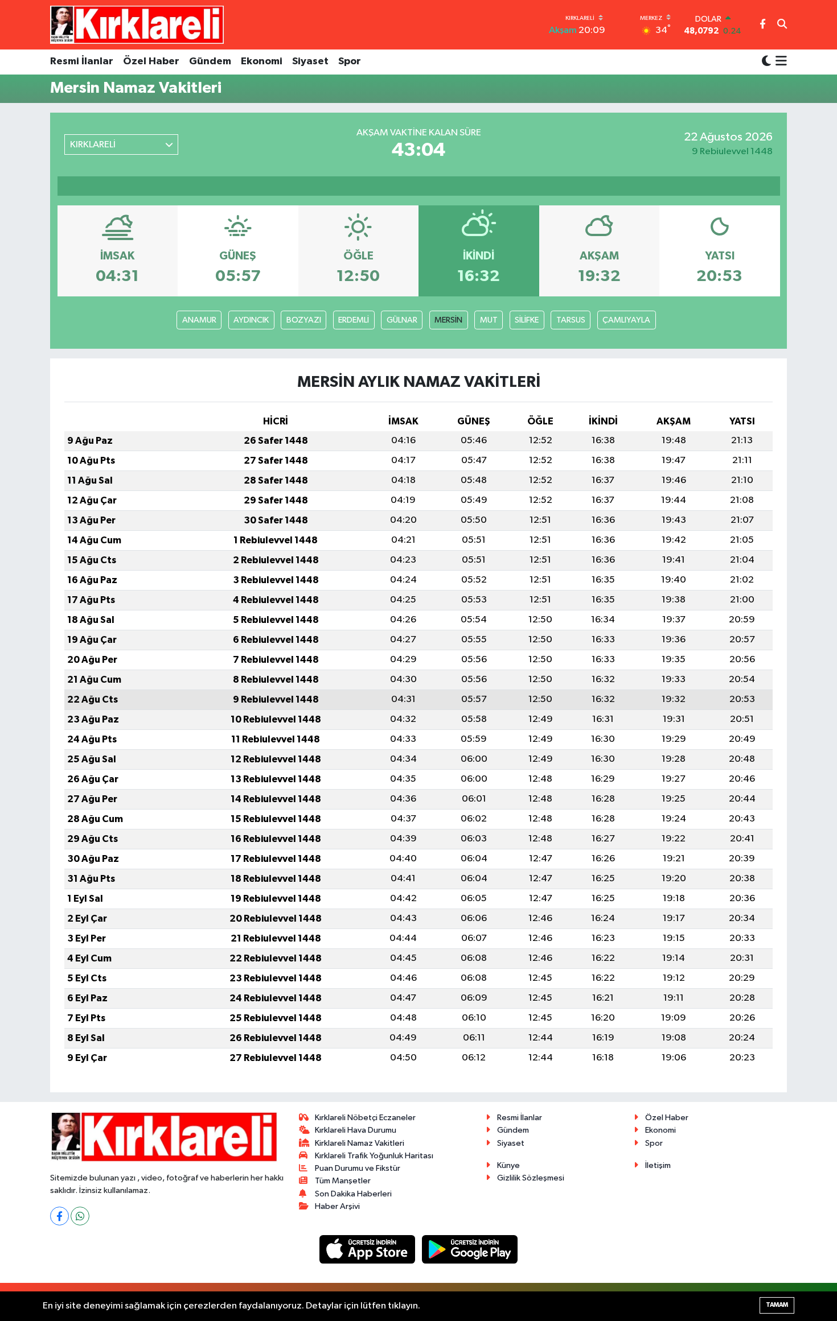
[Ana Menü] (779, 62)
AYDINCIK (251, 320)
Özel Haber (151, 61)
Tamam (777, 1305)
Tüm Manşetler (343, 1180)
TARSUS (570, 320)
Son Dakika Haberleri (353, 1194)
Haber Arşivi (337, 1206)
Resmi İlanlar (81, 61)
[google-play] (470, 1249)
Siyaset (310, 61)
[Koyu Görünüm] (766, 62)
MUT (489, 320)
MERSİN (448, 320)
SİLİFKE (527, 320)
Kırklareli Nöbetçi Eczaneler (365, 1117)
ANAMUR (199, 320)
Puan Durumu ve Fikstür (357, 1168)
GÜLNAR (402, 320)
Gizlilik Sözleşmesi (530, 1178)
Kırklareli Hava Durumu (355, 1130)
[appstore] (368, 1249)
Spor (349, 61)
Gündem (210, 61)
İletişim (658, 1165)
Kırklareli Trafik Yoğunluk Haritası (374, 1155)
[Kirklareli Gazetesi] (137, 24)
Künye (508, 1165)
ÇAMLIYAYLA (626, 320)
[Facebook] (59, 1216)
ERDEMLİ (353, 320)
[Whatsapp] (80, 1216)
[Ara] (782, 25)
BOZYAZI (303, 320)
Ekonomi (261, 61)
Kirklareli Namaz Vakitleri (359, 1143)
